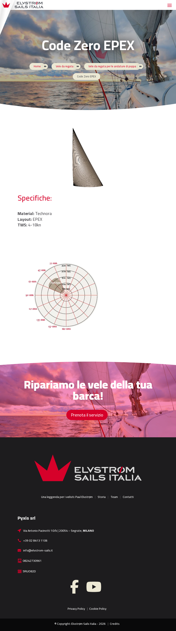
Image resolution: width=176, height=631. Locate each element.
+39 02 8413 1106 (35, 540)
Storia (102, 497)
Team (114, 497)
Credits (115, 623)
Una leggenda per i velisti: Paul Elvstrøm (67, 497)
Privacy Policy (76, 608)
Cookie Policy (97, 608)
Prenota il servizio (87, 415)
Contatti (128, 497)
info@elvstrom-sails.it (38, 550)
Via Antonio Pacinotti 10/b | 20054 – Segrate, (58, 530)
